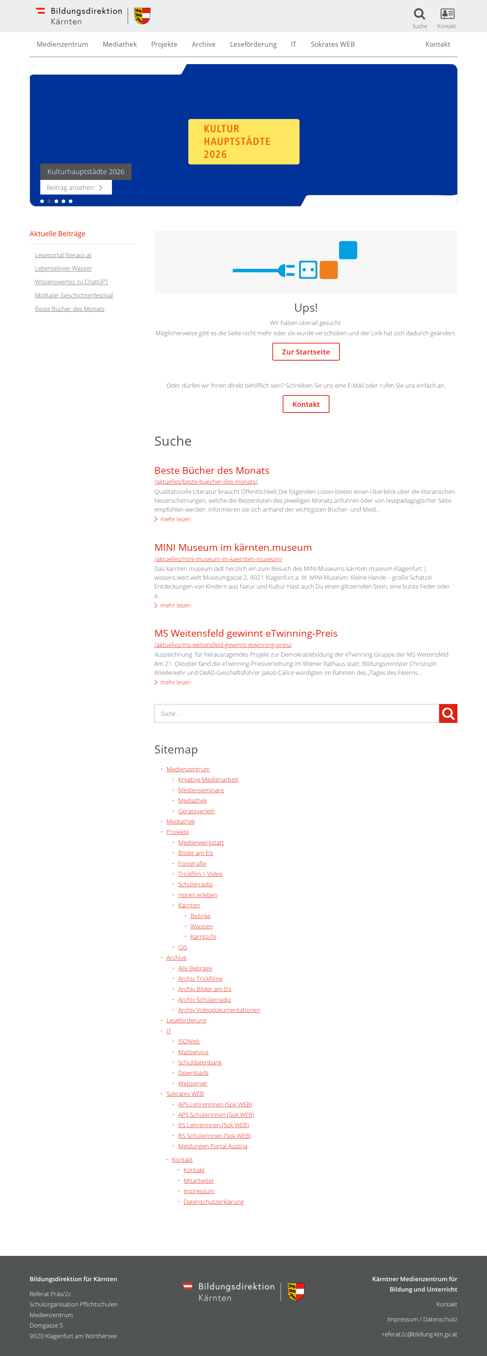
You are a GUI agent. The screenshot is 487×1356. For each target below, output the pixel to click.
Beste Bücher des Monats (212, 470)
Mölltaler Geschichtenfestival (74, 295)
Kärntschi (203, 936)
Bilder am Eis (195, 853)
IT (294, 44)
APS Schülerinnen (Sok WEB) (216, 1115)
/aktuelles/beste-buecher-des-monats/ (206, 481)
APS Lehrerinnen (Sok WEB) (215, 1104)
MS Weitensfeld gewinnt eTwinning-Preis (246, 633)
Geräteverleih (196, 811)
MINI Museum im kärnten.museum (233, 547)
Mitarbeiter (199, 1180)
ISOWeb (189, 1041)
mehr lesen (175, 519)
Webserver (192, 1083)
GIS (182, 947)
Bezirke (200, 916)
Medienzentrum (62, 44)
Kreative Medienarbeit (208, 779)
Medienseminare (201, 790)
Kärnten (189, 905)
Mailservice (193, 1052)
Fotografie (192, 863)
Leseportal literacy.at (63, 255)
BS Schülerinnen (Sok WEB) (214, 1136)
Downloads (193, 1072)
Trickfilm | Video (200, 874)
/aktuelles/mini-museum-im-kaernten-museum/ (218, 559)
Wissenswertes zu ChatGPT (71, 282)
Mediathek (120, 44)
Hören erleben (197, 895)
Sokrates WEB (333, 44)
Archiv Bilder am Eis (204, 989)
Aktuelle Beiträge (58, 233)
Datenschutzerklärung (214, 1201)
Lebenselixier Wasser (63, 268)
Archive (204, 44)
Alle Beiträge (195, 968)
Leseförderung (253, 44)
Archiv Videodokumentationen (219, 1010)
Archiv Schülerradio (204, 999)
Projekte (164, 44)
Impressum (199, 1191)
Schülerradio (195, 884)
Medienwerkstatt (201, 842)
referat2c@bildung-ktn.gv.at (419, 1334)
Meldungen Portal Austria (212, 1146)
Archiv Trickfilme (200, 978)
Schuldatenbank (200, 1062)
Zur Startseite (306, 352)
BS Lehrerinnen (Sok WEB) (213, 1125)
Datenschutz (440, 1319)
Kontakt (437, 44)
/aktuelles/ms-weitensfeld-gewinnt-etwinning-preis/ (223, 645)
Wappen (201, 926)
